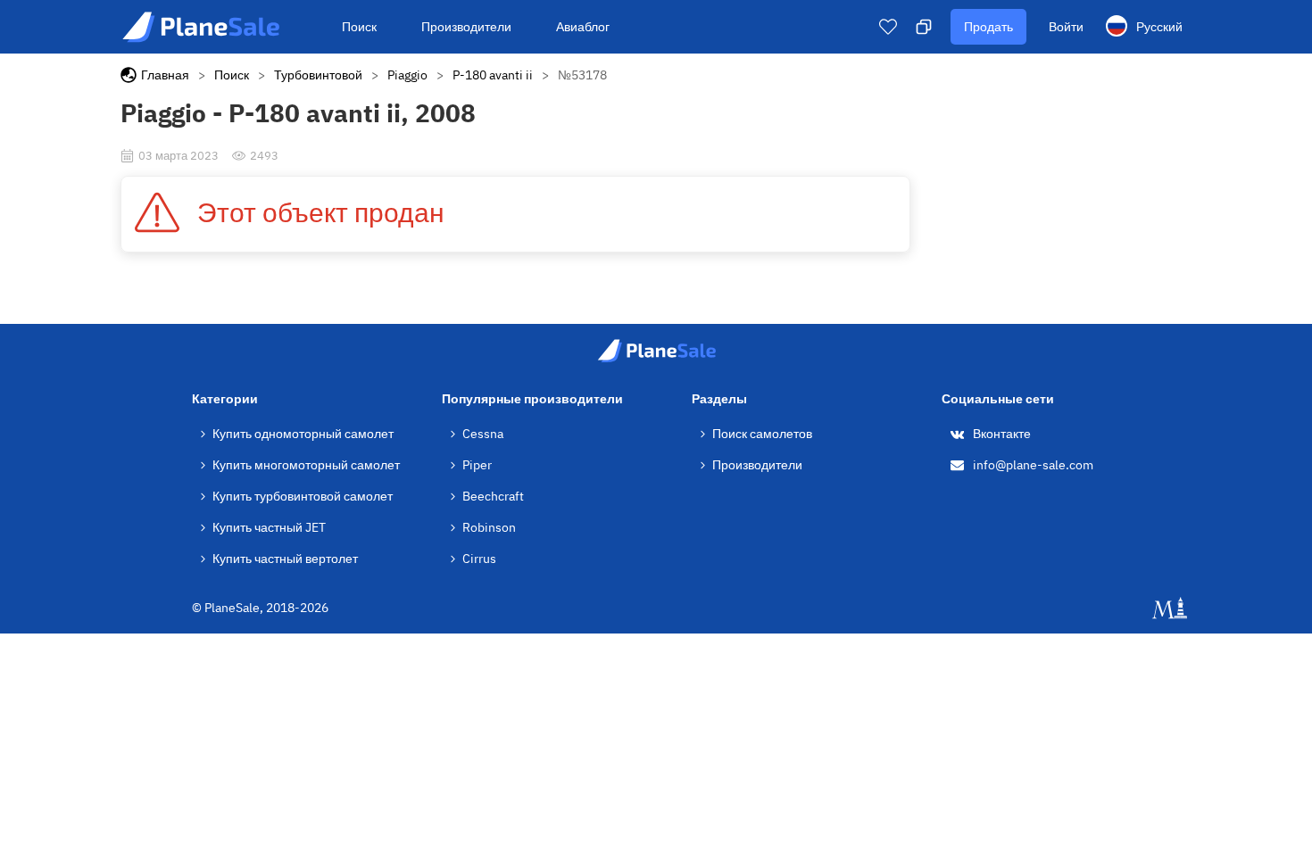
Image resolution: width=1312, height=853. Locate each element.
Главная (165, 75)
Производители (466, 27)
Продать (988, 27)
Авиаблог (583, 27)
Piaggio (407, 75)
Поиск (359, 27)
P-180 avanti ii (493, 75)
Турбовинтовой (318, 75)
